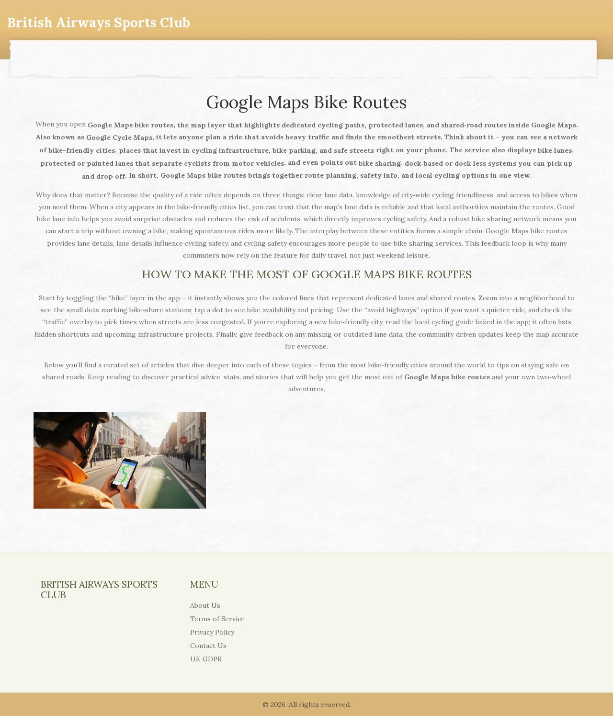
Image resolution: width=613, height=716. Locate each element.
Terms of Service (217, 618)
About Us (205, 605)
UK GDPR (206, 659)
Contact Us (208, 645)
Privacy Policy (212, 632)
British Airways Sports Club (98, 22)
